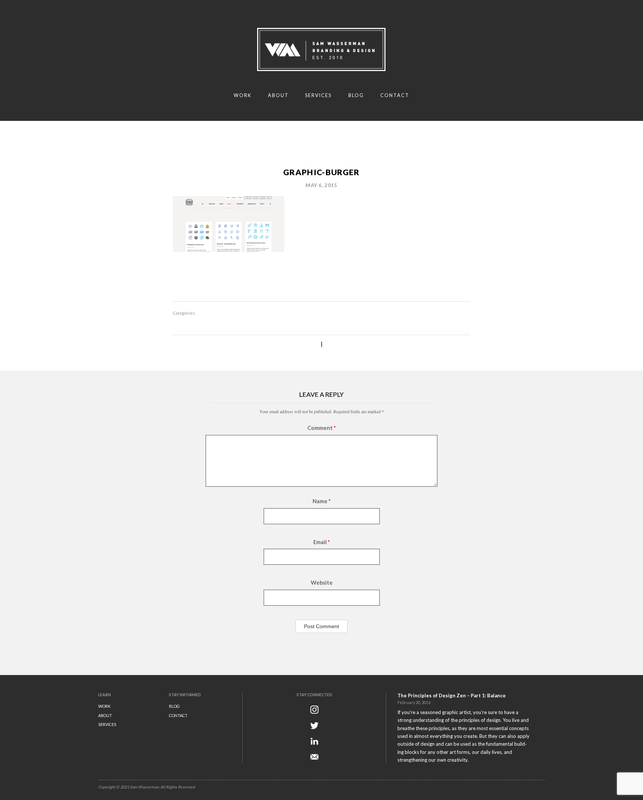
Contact (394, 95)
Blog (356, 95)
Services (318, 95)
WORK (104, 706)
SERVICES (107, 724)
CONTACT (178, 715)
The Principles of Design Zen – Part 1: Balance (451, 695)
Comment (321, 428)
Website (322, 582)
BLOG (174, 706)
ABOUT (105, 715)
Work (243, 95)
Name (321, 501)
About (278, 95)
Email (321, 542)
